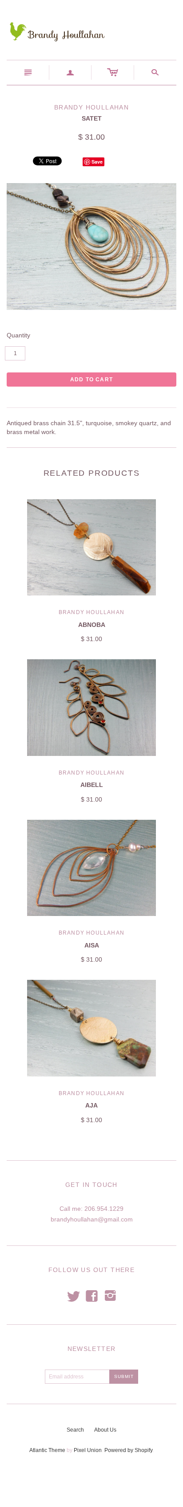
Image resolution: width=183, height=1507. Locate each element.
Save (97, 161)
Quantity (18, 335)
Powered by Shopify (128, 1450)
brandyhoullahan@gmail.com (92, 1219)
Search (75, 1430)
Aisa (91, 945)
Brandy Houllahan (91, 612)
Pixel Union (88, 1450)
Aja (91, 1105)
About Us (105, 1430)
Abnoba (91, 624)
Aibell (91, 784)
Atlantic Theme (47, 1450)
